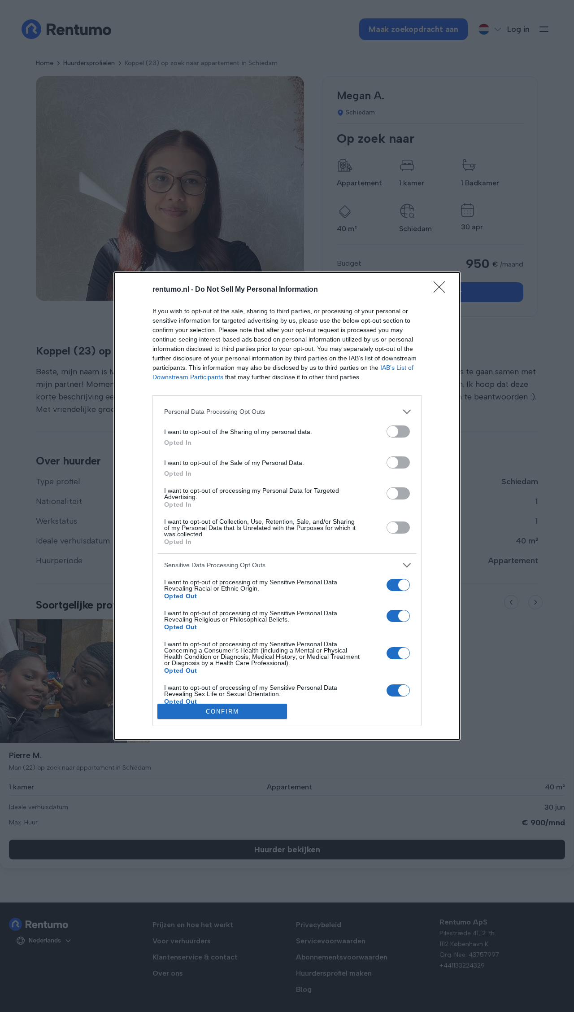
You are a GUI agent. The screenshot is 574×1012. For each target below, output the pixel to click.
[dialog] (287, 506)
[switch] (398, 431)
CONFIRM (222, 711)
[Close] (442, 289)
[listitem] (287, 411)
